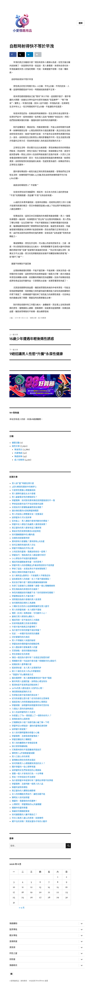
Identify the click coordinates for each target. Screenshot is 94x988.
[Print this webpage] (37, 54)
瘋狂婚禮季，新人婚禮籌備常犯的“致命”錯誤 (32, 678)
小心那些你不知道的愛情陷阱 (24, 558)
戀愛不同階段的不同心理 (22, 548)
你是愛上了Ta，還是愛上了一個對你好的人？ (32, 715)
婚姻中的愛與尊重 (20, 807)
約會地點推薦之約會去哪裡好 (24, 623)
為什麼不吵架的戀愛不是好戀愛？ (26, 630)
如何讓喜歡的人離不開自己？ (24, 814)
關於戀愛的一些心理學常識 (23, 766)
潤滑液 (12, 947)
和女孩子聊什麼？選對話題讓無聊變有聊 (29, 582)
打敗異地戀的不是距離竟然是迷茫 (26, 749)
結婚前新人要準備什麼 (21, 664)
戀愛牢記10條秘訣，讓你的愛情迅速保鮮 (29, 725)
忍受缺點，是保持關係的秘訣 (24, 650)
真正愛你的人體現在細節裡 (23, 790)
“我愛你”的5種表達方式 (22, 674)
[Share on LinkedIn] (29, 54)
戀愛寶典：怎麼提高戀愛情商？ (25, 736)
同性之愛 (13, 953)
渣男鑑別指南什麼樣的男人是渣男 (26, 599)
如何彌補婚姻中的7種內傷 (23, 534)
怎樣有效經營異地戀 (20, 538)
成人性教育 (42, 318)
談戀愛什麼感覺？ (20, 729)
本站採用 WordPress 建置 (38, 981)
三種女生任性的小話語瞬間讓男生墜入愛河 (30, 606)
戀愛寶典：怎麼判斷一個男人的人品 (27, 784)
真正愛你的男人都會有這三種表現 (26, 527)
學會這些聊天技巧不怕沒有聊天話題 (27, 504)
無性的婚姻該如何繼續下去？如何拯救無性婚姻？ (33, 592)
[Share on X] (21, 54)
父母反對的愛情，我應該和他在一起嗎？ (29, 551)
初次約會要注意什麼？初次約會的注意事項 (30, 698)
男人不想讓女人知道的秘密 (23, 640)
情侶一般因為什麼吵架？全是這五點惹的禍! (31, 657)
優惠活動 (16, 442)
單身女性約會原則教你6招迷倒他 (26, 531)
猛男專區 (13, 929)
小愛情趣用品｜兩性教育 (18, 981)
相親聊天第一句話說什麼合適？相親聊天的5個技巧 (34, 661)
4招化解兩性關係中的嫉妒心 (24, 486)
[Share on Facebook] (13, 54)
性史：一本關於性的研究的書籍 (25, 633)
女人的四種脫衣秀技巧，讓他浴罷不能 (28, 794)
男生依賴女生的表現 (20, 654)
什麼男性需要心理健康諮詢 (23, 490)
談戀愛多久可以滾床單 (21, 517)
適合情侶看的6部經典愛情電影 (25, 510)
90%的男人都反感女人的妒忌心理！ (28, 688)
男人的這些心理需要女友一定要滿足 (27, 514)
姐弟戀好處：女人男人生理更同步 (26, 667)
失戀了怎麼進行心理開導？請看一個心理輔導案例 (33, 585)
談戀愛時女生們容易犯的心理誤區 (26, 770)
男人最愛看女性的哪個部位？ (24, 497)
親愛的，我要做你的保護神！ (24, 801)
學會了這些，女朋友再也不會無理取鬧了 (29, 568)
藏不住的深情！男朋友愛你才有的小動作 (29, 821)
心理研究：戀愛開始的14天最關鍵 (26, 804)
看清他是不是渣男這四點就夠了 (25, 685)
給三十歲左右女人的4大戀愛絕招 (26, 671)
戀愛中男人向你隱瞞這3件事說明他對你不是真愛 (33, 565)
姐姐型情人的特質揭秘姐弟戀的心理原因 (29, 702)
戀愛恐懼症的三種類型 (21, 739)
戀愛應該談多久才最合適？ (23, 596)
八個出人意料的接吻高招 (22, 708)
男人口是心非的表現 (20, 756)
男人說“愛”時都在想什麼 (23, 483)
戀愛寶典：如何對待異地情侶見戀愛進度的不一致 (33, 500)
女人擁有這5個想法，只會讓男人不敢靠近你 (31, 575)
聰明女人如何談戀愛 (20, 797)
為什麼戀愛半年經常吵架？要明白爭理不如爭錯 (32, 780)
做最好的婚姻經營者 (20, 811)
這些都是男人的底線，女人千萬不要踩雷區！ (31, 579)
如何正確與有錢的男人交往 (23, 545)
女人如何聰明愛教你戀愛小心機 (25, 732)
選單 (81, 23)
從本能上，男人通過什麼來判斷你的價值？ (30, 521)
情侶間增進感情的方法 (21, 691)
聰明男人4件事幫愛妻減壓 (23, 753)
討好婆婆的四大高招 (20, 637)
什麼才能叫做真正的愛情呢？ (24, 626)
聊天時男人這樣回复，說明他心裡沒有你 (29, 681)
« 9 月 (21, 907)
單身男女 (18, 449)
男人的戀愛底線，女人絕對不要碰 (26, 609)
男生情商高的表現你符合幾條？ (25, 589)
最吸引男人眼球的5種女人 (23, 616)
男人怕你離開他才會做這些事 (24, 743)
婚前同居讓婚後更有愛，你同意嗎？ (27, 562)
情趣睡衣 (13, 965)
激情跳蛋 (13, 941)
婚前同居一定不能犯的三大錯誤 (25, 620)
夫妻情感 (18, 453)
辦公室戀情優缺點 (20, 746)
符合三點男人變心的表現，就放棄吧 (27, 818)
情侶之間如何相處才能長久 (23, 572)
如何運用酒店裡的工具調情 (23, 603)
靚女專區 (13, 935)
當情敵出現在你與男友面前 (23, 760)
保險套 (12, 959)
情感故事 (18, 456)
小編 (11, 318)
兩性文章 (33, 318)
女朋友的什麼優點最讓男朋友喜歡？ (27, 507)
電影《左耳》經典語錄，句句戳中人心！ (29, 613)
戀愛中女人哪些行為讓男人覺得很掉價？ (29, 524)
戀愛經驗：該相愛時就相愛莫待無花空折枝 (30, 705)
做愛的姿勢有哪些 (20, 787)
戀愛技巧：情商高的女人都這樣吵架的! (29, 555)
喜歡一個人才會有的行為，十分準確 (27, 773)
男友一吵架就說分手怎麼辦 (23, 777)
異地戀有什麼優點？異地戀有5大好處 (28, 541)
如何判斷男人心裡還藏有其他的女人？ (28, 763)
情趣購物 (13, 923)
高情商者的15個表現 (21, 719)
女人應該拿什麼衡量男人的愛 (24, 647)
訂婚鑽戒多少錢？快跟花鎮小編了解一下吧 (30, 722)
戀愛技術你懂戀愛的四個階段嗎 (25, 644)
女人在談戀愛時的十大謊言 (23, 712)
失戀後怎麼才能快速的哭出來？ (25, 695)
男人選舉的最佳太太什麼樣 (23, 493)
